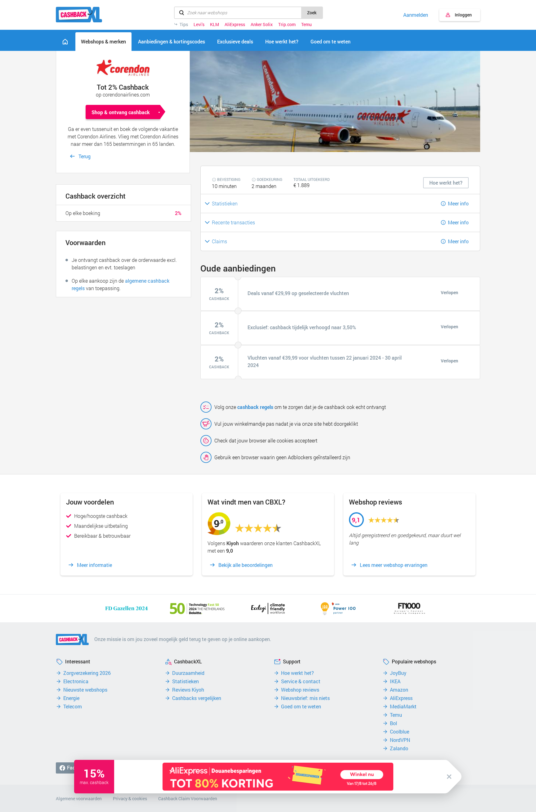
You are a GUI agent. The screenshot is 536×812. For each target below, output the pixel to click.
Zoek (311, 13)
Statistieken (185, 681)
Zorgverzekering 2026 (87, 673)
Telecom (72, 706)
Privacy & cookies (130, 798)
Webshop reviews (300, 690)
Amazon (399, 690)
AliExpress (235, 24)
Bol (393, 723)
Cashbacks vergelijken (196, 698)
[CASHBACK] (79, 14)
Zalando (399, 748)
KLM (214, 24)
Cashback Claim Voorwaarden (187, 798)
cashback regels (255, 407)
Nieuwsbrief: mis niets (305, 698)
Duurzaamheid (188, 673)
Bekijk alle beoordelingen (245, 565)
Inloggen (463, 15)
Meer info (458, 203)
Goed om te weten (301, 706)
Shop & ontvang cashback (121, 112)
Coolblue (399, 731)
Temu (306, 24)
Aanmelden (415, 14)
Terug (84, 156)
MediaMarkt (403, 706)
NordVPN (400, 740)
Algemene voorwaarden (79, 798)
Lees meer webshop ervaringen (393, 565)
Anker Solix (262, 24)
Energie (71, 698)
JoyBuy (398, 673)
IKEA (395, 681)
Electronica (75, 681)
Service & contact (300, 681)
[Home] (65, 41)
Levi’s (199, 24)
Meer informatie (94, 565)
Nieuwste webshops (85, 690)
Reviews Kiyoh (188, 690)
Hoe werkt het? (297, 673)
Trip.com (287, 24)
